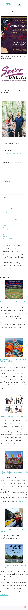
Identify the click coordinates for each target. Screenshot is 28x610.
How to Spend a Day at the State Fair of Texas (13, 566)
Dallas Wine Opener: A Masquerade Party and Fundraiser (14, 57)
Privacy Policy (6, 236)
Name (3, 176)
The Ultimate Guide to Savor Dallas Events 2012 (12, 91)
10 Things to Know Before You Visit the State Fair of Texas (14, 473)
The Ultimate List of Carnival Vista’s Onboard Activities (13, 360)
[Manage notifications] (25, 607)
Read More (8, 388)
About (4, 223)
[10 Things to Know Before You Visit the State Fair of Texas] (14, 460)
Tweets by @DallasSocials (9, 212)
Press (4, 234)
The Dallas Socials (14, 4)
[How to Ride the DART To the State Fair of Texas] (14, 517)
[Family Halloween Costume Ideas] (14, 404)
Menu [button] (15, 11)
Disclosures (5, 230)
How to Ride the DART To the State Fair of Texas (12, 530)
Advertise (5, 225)
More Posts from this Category (9, 603)
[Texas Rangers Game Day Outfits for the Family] (14, 289)
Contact (4, 227)
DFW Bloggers (6, 229)
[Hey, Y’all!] (14, 119)
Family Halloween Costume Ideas (12, 416)
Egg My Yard (6, 232)
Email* (3, 170)
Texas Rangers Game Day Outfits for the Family (13, 303)
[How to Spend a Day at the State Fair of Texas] (14, 553)
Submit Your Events (7, 238)
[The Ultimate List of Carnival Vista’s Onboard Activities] (14, 347)
